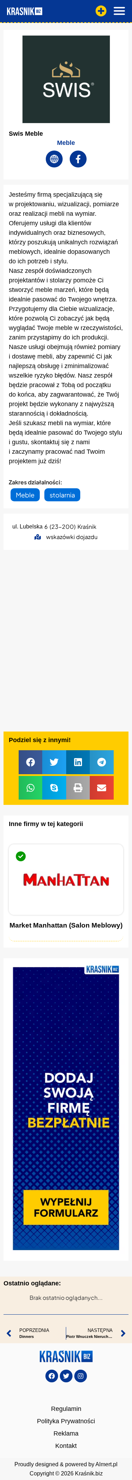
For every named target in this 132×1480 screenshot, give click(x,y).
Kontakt (66, 1445)
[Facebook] (51, 1376)
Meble (66, 142)
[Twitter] (66, 1376)
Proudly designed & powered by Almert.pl (66, 1464)
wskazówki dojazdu (72, 536)
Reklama (66, 1433)
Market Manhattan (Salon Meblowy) (66, 925)
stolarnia (62, 495)
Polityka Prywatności (66, 1421)
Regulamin (66, 1408)
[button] (31, 762)
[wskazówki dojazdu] (37, 537)
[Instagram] (80, 1376)
